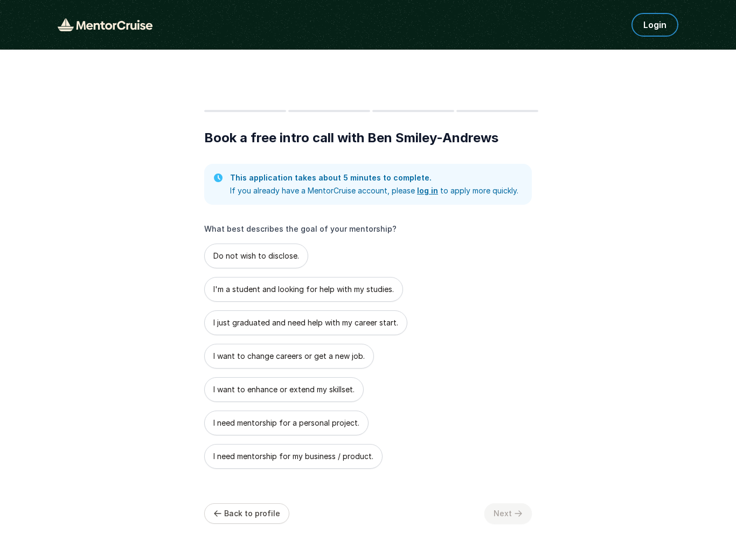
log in (427, 190)
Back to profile (252, 513)
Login (654, 24)
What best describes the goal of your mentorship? (300, 228)
